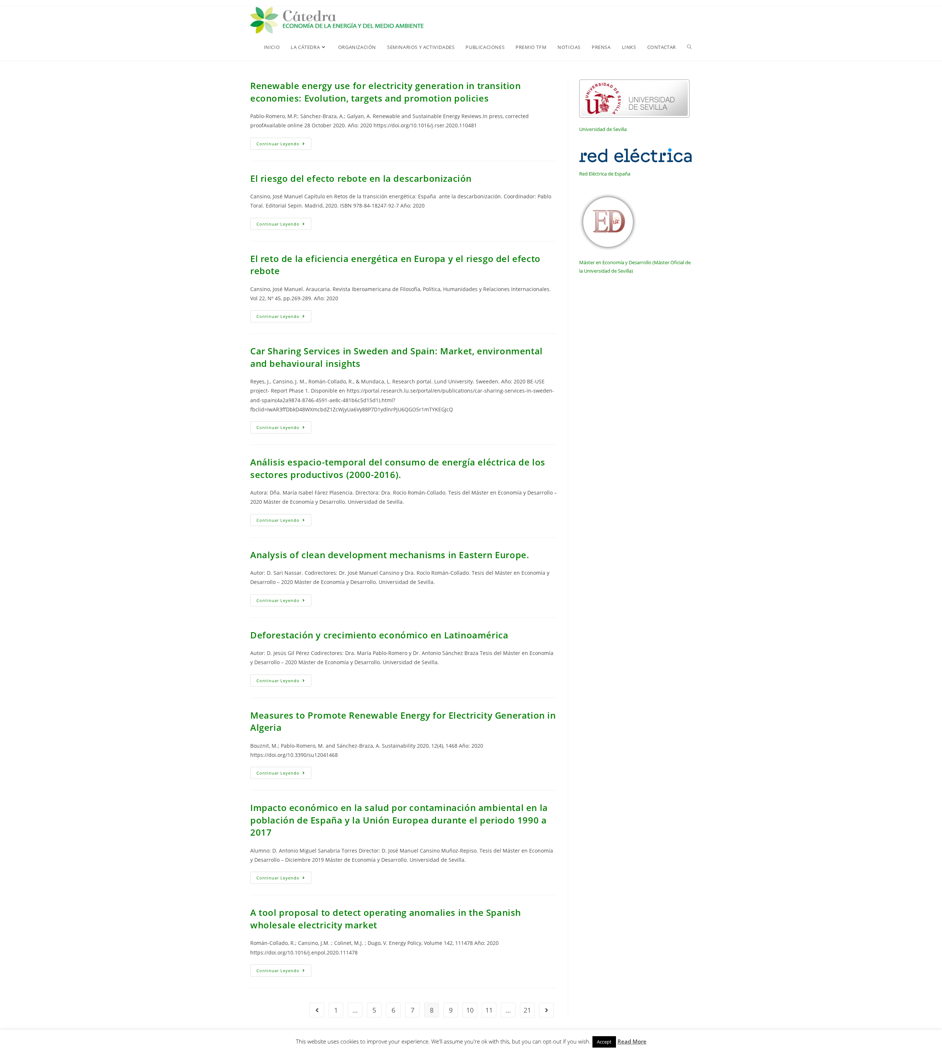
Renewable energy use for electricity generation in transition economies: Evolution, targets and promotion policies (385, 91)
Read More (632, 1041)
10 (470, 1010)
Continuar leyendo (283, 145)
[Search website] (689, 47)
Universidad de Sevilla (603, 129)
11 (489, 1010)
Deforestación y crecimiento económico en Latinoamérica (379, 635)
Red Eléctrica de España (604, 173)
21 (527, 1010)
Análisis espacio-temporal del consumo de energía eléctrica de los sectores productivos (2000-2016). (397, 468)
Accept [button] (604, 1041)
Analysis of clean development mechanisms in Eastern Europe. (389, 555)
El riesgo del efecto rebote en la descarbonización (361, 178)
